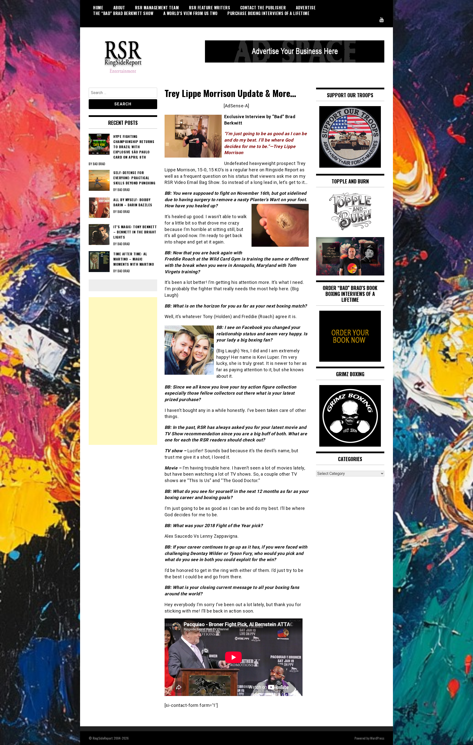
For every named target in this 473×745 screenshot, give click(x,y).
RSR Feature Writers (209, 8)
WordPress (377, 738)
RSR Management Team (157, 8)
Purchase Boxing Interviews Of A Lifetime (268, 13)
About (119, 8)
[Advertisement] (123, 371)
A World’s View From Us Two (190, 13)
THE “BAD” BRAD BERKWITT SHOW (123, 13)
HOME (98, 8)
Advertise (306, 8)
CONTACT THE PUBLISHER (263, 8)
